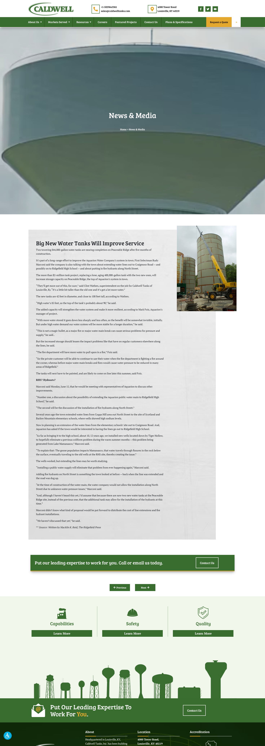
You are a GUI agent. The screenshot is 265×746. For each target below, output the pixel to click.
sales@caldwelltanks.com (115, 11)
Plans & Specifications (179, 22)
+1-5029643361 (109, 7)
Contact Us (151, 22)
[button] (8, 736)
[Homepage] (51, 8)
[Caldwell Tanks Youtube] (215, 9)
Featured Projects (126, 22)
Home (123, 129)
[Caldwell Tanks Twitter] (208, 9)
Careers (102, 22)
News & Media (137, 129)
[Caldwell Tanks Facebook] (200, 9)
